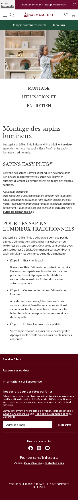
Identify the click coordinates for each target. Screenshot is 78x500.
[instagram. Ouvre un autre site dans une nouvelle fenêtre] (39, 448)
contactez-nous (54, 462)
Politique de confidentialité (51, 413)
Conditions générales (16, 413)
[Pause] (74, 4)
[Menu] (5, 15)
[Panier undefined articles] (73, 14)
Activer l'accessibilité (7, 4)
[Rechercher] (12, 15)
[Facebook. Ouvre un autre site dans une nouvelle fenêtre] (30, 448)
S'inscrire (64, 424)
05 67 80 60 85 (32, 462)
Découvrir (58, 25)
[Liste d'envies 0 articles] (66, 14)
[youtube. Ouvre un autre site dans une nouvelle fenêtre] (47, 448)
